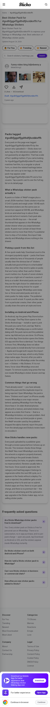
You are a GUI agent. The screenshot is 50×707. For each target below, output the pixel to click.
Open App (41, 693)
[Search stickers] (46, 4)
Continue (41, 702)
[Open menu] (4, 4)
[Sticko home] (25, 4)
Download (39, 681)
